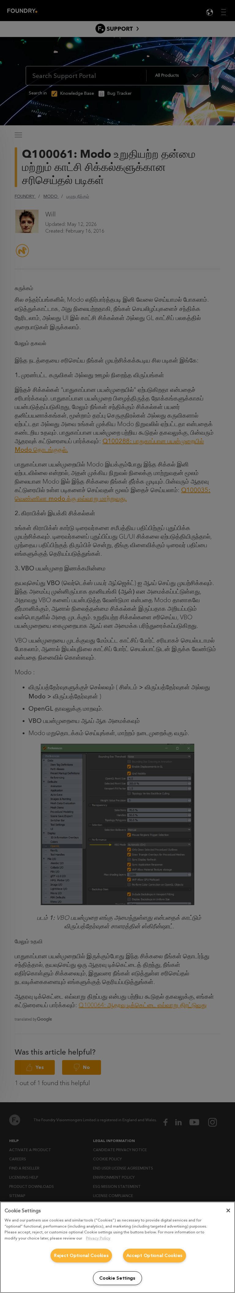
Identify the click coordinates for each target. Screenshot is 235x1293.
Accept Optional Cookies (154, 1255)
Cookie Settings (117, 1278)
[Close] (228, 1210)
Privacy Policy (98, 1238)
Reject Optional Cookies (81, 1255)
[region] (117, 1247)
